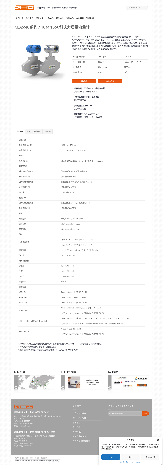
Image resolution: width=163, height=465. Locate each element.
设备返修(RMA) (79, 436)
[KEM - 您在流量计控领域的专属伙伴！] (24, 7)
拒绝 (130, 457)
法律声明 (18, 458)
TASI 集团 (113, 372)
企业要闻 (76, 427)
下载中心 (76, 423)
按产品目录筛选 (79, 413)
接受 (111, 457)
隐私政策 (25, 458)
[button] (158, 440)
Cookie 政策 (34, 458)
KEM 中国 (19, 372)
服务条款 (44, 458)
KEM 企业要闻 (68, 372)
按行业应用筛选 (79, 418)
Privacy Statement (135, 462)
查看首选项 (150, 457)
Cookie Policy (124, 462)
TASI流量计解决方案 (81, 441)
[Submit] (146, 8)
